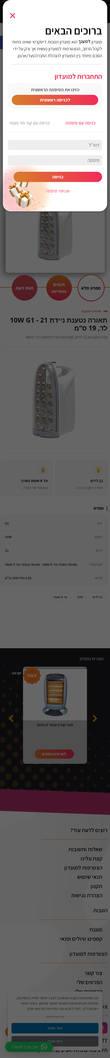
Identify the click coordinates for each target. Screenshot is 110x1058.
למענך (84, 41)
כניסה (57, 177)
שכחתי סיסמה (58, 191)
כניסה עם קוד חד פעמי (29, 123)
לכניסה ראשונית (55, 100)
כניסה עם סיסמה (80, 123)
